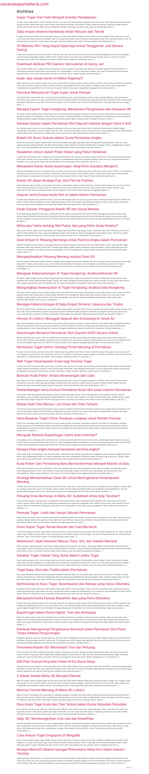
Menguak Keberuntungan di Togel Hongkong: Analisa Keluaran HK (67, 273)
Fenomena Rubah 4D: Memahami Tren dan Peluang (56, 647)
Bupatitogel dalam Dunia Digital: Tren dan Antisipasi (56, 612)
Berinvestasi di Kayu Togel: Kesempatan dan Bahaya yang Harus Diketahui (73, 584)
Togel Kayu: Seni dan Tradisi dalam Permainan (52, 570)
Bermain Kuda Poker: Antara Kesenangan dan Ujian (56, 375)
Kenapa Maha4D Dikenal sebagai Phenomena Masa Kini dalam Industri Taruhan (71, 751)
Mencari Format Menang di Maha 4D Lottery (51, 690)
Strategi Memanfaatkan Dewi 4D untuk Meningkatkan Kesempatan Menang (68, 480)
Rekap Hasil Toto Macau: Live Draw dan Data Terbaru (57, 404)
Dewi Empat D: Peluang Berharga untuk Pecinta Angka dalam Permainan (72, 240)
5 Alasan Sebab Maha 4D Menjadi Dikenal (48, 676)
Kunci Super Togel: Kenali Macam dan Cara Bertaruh (57, 527)
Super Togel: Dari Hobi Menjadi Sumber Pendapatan (56, 17)
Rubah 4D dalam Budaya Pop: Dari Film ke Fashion (55, 180)
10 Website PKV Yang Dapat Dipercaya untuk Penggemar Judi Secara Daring (70, 48)
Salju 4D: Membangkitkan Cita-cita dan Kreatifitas (55, 719)
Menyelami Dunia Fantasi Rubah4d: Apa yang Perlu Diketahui (63, 598)
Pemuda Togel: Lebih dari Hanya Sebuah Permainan (56, 513)
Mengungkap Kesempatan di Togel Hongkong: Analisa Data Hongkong (70, 287)
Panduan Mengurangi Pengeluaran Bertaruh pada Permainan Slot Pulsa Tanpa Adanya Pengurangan (71, 631)
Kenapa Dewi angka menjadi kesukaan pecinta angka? (58, 449)
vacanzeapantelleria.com (24, 4)
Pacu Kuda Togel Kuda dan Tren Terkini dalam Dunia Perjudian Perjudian (72, 704)
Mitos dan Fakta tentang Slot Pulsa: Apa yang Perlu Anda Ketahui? (67, 226)
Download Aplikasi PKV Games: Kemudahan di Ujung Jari (60, 64)
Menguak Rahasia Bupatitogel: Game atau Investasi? (57, 435)
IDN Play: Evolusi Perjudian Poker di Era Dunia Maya (56, 662)
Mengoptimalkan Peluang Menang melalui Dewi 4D (56, 257)
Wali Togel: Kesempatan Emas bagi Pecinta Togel (54, 361)
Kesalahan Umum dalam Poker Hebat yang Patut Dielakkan (62, 152)
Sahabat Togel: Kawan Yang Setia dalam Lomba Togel (58, 555)
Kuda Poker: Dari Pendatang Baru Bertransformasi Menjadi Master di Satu (73, 463)
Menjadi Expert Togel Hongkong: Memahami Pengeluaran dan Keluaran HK (74, 109)
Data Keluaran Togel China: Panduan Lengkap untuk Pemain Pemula (69, 418)
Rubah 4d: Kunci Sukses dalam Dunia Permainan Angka (59, 138)
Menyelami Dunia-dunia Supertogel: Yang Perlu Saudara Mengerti (67, 166)
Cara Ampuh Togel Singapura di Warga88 (48, 735)
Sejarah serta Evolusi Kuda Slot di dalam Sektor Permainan (61, 195)
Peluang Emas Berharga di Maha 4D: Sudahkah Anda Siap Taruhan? (68, 496)
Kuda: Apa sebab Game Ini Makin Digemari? (50, 78)
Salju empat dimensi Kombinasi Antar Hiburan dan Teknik (60, 32)
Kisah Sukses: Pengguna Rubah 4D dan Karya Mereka (58, 209)
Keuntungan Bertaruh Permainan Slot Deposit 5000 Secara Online (67, 333)
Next (129, 768)
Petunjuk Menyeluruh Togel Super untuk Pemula (53, 92)
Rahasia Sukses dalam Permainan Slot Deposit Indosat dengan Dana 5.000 (74, 123)
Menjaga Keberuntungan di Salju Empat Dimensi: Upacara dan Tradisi (70, 304)
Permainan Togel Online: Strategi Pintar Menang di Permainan (64, 347)
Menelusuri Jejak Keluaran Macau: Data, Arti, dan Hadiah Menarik (67, 541)
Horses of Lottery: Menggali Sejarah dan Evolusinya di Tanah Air (66, 318)
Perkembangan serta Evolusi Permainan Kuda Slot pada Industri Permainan (74, 390)
